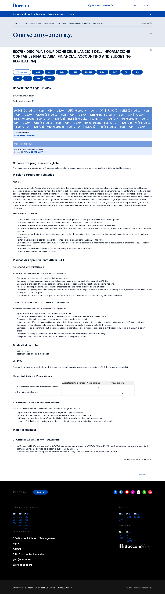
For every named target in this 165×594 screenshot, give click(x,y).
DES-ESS (88, 72)
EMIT (115, 72)
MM (38, 78)
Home (15, 23)
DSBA (102, 72)
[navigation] (82, 14)
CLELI (62, 72)
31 (33, 101)
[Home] (22, 5)
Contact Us (144, 23)
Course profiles (41, 23)
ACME (38, 72)
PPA (49, 78)
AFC (49, 72)
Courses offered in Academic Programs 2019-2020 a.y (87, 23)
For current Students (26, 23)
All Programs (22, 72)
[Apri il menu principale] (150, 5)
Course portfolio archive (57, 23)
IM (18, 78)
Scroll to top (143, 474)
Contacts (40, 492)
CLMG (74, 72)
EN (135, 5)
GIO (137, 72)
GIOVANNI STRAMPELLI (25, 135)
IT (141, 5)
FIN (126, 72)
